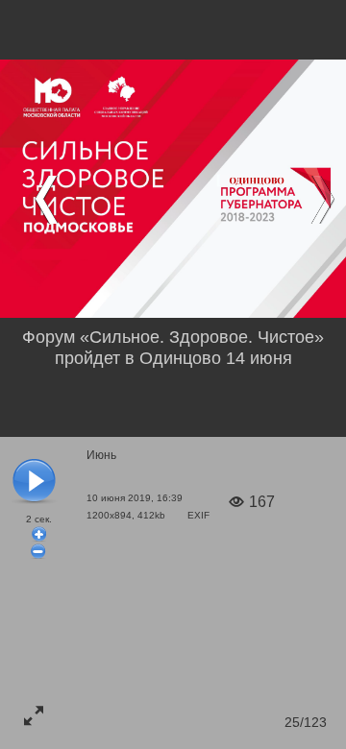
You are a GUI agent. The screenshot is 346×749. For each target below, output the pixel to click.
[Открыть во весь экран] (33, 715)
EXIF (198, 515)
